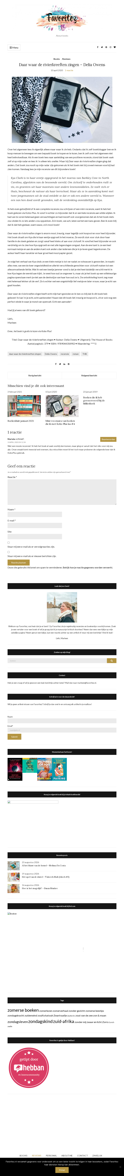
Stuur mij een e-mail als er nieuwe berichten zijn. (32, 556)
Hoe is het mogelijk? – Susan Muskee (40, 888)
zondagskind (40, 1021)
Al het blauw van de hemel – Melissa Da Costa (44, 865)
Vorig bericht (34, 375)
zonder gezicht (77, 1010)
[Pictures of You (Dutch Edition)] (44, 769)
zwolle (10, 1026)
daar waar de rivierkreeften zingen (25, 354)
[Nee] (120, 1166)
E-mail (12, 520)
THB (84, 354)
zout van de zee (84, 1015)
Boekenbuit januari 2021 (21, 420)
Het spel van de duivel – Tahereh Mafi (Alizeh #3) (45, 877)
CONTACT (82, 1155)
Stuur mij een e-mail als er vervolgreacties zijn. (31, 546)
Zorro (105, 1022)
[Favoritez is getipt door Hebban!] (29, 1067)
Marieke (11, 439)
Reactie (12, 477)
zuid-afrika (63, 1021)
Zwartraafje (60, 1015)
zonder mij (80, 1022)
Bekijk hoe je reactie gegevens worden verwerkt (87, 567)
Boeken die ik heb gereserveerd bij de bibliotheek (94, 400)
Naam (11, 509)
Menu (15, 47)
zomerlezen (45, 1010)
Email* (10, 726)
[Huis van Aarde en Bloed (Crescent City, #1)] (15, 769)
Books (57, 59)
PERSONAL (51, 1155)
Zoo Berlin (71, 1016)
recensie (65, 354)
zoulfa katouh (45, 1015)
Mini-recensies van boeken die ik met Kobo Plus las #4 (60, 422)
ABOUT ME (67, 1155)
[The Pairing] (59, 769)
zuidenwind (30, 1015)
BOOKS (23, 1155)
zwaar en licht (94, 1022)
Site (9, 531)
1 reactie (69, 70)
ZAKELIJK (97, 1155)
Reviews (66, 59)
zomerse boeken (23, 1010)
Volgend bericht (89, 375)
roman (76, 354)
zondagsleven (18, 1022)
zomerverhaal (60, 1010)
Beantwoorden (108, 439)
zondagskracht (16, 1015)
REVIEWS (36, 1155)
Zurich (111, 1022)
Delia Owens (51, 354)
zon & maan (99, 1015)
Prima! (62, 1170)
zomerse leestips (94, 1010)
